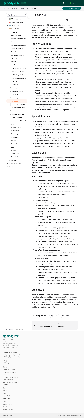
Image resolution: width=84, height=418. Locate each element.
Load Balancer (15, 137)
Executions (14, 58)
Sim (56, 316)
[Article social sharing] (71, 20)
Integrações (16, 111)
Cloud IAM (14, 52)
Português (75, 3)
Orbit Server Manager (17, 55)
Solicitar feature (8, 409)
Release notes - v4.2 (16, 22)
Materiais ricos (7, 404)
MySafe (33, 8)
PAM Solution (7, 407)
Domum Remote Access (18, 42)
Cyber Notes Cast (8, 396)
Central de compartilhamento (19, 107)
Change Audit (15, 153)
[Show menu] (63, 3)
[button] (71, 8)
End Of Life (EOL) (8, 375)
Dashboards (14, 150)
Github (5, 401)
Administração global (18, 114)
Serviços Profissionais (10, 372)
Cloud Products (14, 157)
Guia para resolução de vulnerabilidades (10, 378)
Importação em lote (18, 98)
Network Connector (16, 127)
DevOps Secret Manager (18, 38)
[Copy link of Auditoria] (45, 15)
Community (6, 388)
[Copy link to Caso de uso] (49, 152)
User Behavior (15, 130)
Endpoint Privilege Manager (19, 45)
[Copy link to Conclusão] (47, 290)
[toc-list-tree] (67, 20)
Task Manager (15, 134)
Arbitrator (14, 140)
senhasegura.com (7, 415)
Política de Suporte (9, 369)
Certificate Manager (17, 48)
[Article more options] (76, 20)
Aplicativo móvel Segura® (18, 121)
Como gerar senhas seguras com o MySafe (19, 71)
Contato (5, 367)
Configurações (14, 25)
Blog (4, 393)
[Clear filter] (25, 15)
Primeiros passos (15, 19)
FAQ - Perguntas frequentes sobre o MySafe (19, 75)
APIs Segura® (13, 160)
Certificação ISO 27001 (10, 382)
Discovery (14, 61)
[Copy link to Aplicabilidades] (53, 116)
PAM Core (14, 32)
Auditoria (15, 101)
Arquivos (15, 84)
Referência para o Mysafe (19, 78)
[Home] (11, 3)
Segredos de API (17, 91)
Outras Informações (15, 163)
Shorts (5, 390)
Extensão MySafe (17, 117)
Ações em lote (16, 94)
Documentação (12, 8)
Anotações (15, 88)
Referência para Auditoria (20, 104)
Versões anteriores (14, 167)
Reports (13, 147)
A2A (12, 124)
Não (67, 316)
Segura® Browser (16, 35)
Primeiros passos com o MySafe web (19, 68)
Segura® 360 (24, 8)
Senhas (14, 81)
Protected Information (17, 144)
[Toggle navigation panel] (28, 17)
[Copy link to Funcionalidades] (54, 44)
